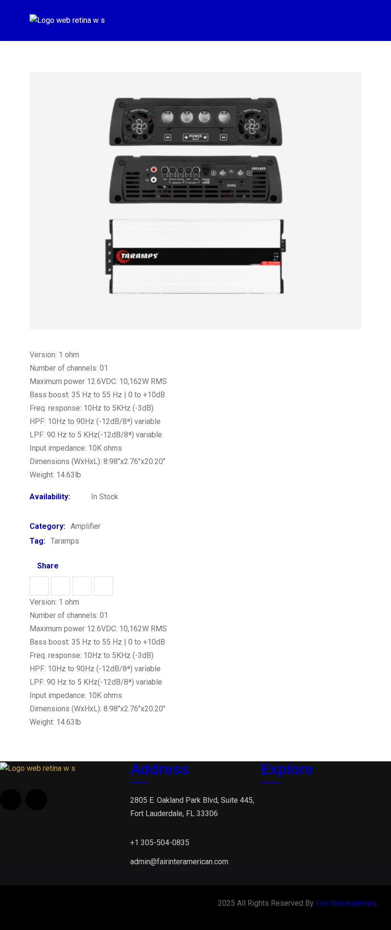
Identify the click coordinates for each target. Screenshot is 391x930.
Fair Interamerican (345, 903)
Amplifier (86, 526)
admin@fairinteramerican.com (179, 861)
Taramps (65, 541)
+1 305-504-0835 (159, 842)
